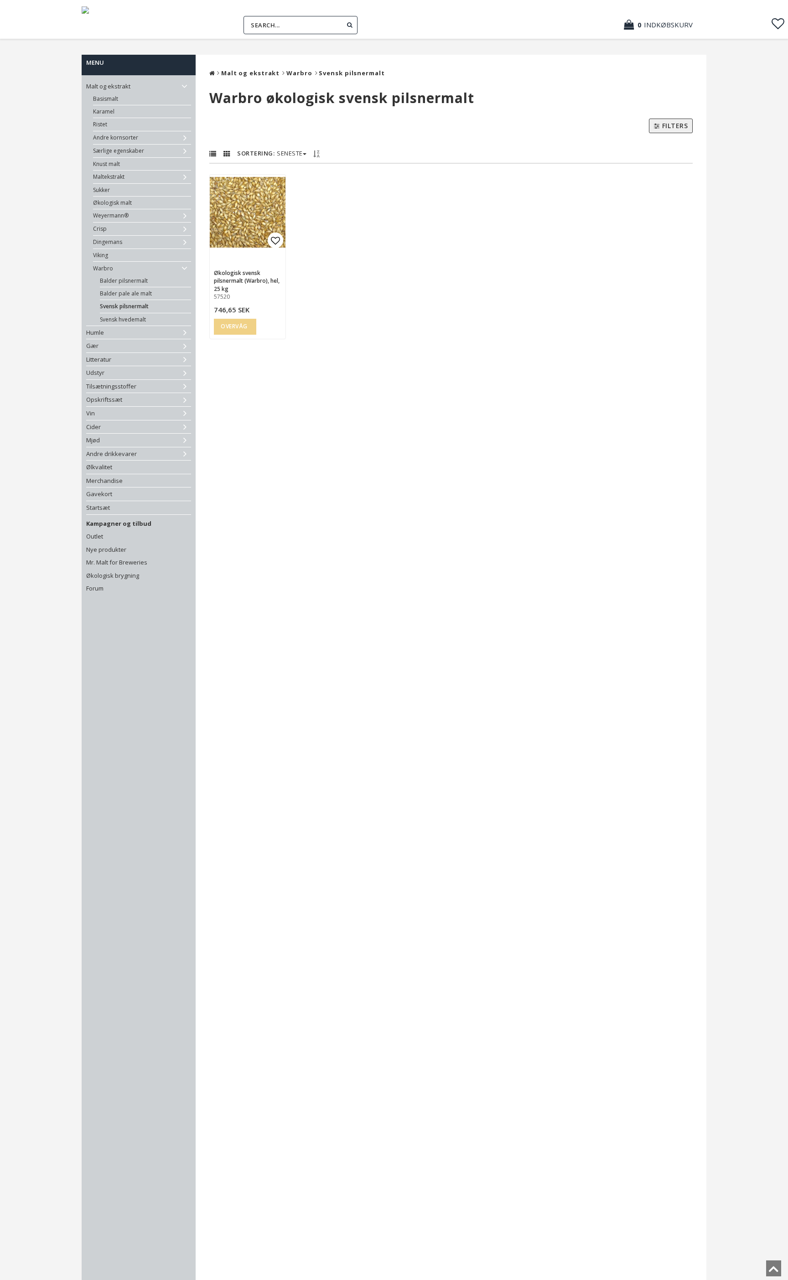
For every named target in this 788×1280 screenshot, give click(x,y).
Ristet (100, 124)
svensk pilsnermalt (124, 306)
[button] (662, 24)
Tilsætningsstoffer (111, 386)
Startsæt (98, 507)
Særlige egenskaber (118, 151)
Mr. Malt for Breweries (116, 562)
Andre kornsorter (115, 137)
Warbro (103, 268)
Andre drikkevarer (111, 454)
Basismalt (105, 99)
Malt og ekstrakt (108, 86)
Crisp (100, 229)
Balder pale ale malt (126, 293)
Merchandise (104, 481)
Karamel (103, 111)
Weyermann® (111, 215)
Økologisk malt (112, 203)
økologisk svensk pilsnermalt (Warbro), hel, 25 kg (247, 281)
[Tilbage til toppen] (773, 1271)
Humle (95, 332)
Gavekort (99, 494)
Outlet (94, 536)
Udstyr (95, 372)
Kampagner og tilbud (118, 523)
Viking (100, 255)
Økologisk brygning (112, 575)
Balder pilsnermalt (124, 281)
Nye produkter (106, 549)
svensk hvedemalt (123, 319)
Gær (92, 346)
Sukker (101, 190)
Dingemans (107, 242)
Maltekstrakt (108, 177)
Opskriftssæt (104, 399)
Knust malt (106, 164)
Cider (93, 427)
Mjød (93, 440)
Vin (90, 413)
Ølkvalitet (99, 467)
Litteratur (98, 359)
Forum (95, 588)
